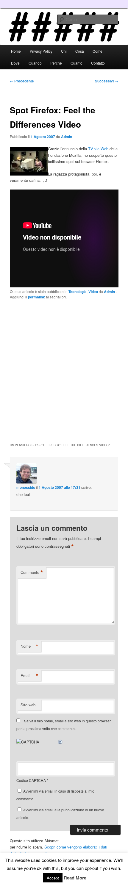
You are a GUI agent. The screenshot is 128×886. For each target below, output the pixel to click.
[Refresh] (60, 742)
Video (93, 291)
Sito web (28, 704)
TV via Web (98, 148)
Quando (35, 62)
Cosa (79, 51)
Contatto (98, 62)
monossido (25, 487)
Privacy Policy (41, 51)
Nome (29, 646)
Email (29, 675)
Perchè (56, 62)
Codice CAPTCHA (31, 780)
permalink (36, 297)
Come (97, 51)
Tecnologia (77, 291)
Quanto (76, 62)
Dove (15, 62)
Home (16, 51)
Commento (32, 572)
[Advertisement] (64, 370)
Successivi (106, 81)
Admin (66, 136)
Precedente (22, 81)
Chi (64, 51)
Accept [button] (53, 878)
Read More (75, 877)
